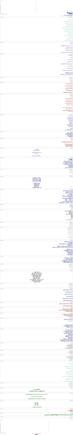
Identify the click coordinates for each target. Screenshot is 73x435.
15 (0, 7)
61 (0, 12)
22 (0, 10)
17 (0, 8)
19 (0, 9)
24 (0, 11)
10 (0, 5)
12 (0, 6)
